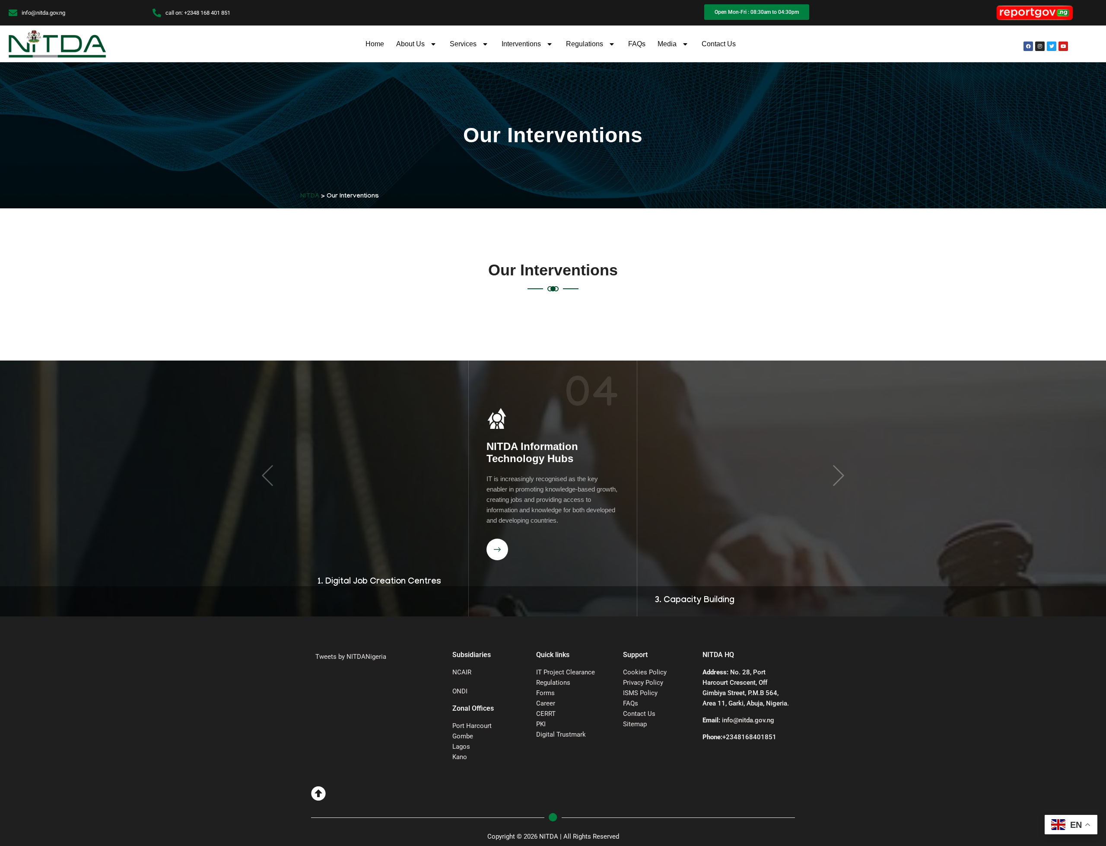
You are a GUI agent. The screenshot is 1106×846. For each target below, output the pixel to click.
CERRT (546, 714)
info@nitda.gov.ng (748, 720)
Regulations (584, 44)
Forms (545, 693)
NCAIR (461, 672)
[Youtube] (1063, 46)
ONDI (459, 691)
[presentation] (267, 475)
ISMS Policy (640, 693)
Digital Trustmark (561, 734)
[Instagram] (1040, 46)
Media (667, 44)
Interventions (521, 44)
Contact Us (719, 44)
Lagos (461, 746)
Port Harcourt (472, 726)
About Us (410, 44)
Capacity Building (530, 446)
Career (545, 703)
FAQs (636, 44)
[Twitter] (1051, 46)
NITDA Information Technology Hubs (364, 366)
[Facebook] (1028, 46)
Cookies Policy (645, 672)
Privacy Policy (643, 682)
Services (463, 44)
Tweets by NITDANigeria (350, 657)
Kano (459, 757)
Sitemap (635, 724)
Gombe (462, 736)
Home (374, 44)
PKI (541, 724)
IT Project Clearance (565, 672)
